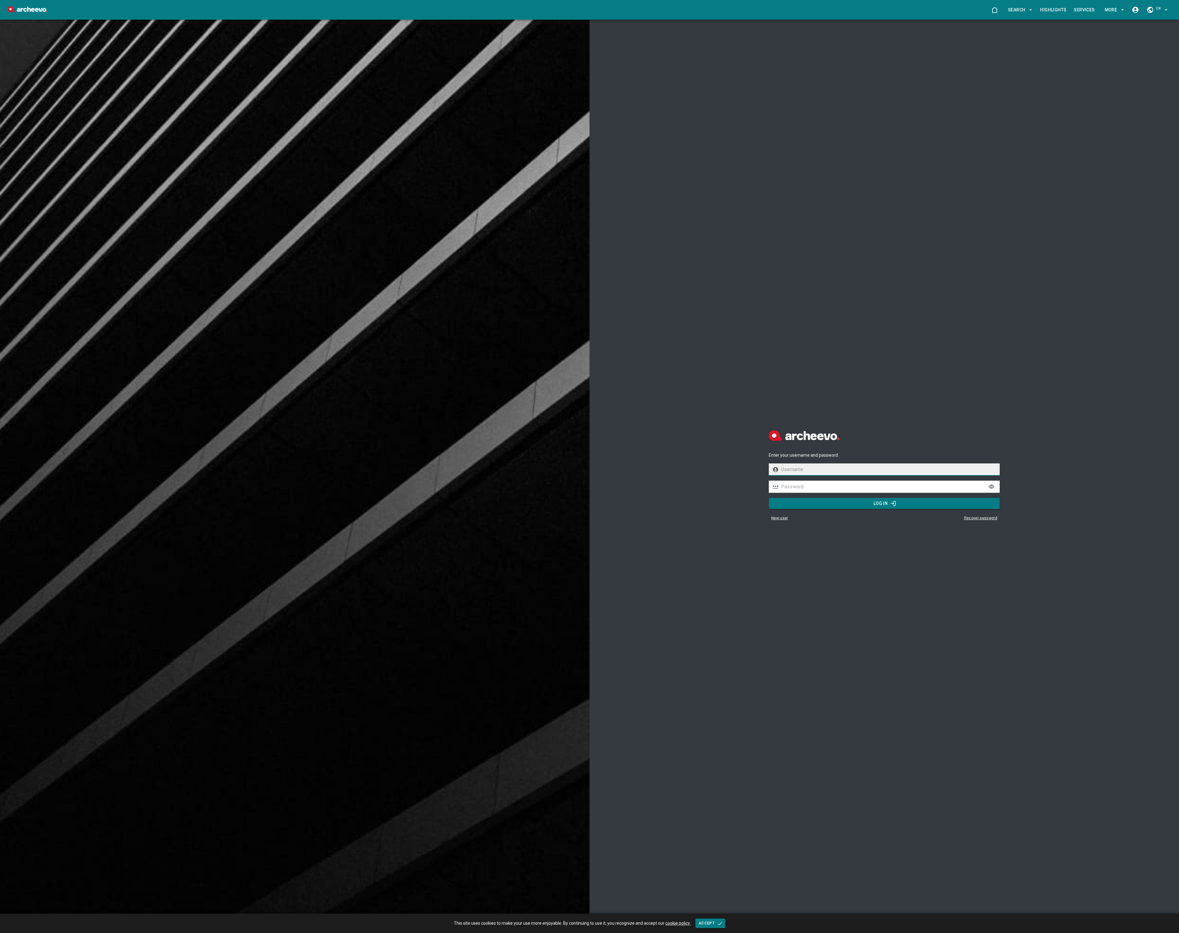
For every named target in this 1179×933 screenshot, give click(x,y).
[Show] (991, 486)
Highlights (1053, 9)
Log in (881, 503)
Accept (706, 923)
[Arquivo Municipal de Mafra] (27, 11)
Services (1084, 9)
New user (779, 518)
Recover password (981, 518)
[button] (1019, 10)
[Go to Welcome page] (994, 10)
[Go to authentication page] (1135, 10)
